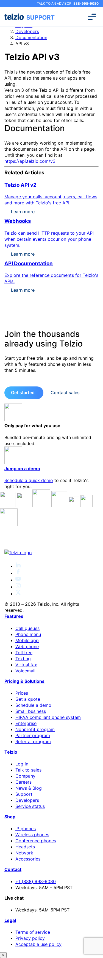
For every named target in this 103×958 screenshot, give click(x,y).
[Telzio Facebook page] (18, 573)
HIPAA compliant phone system (48, 717)
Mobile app (27, 640)
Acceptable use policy (38, 944)
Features (13, 616)
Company (25, 776)
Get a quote (27, 699)
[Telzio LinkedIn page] (18, 566)
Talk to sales (28, 770)
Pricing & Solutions (24, 681)
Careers (23, 782)
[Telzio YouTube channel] (18, 580)
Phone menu (28, 634)
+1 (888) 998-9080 (35, 881)
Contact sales (65, 392)
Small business (30, 711)
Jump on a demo (22, 468)
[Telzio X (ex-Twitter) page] (18, 593)
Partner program (32, 735)
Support (23, 794)
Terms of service (32, 932)
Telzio (10, 752)
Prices (21, 693)
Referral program (33, 741)
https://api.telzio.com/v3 (29, 161)
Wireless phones (32, 834)
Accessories (27, 859)
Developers (27, 31)
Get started (23, 392)
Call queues (27, 628)
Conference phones (35, 840)
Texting (23, 658)
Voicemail (25, 670)
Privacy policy (30, 938)
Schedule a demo (33, 705)
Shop (9, 816)
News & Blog (28, 788)
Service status (30, 806)
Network (24, 853)
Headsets (25, 846)
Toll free (23, 652)
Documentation (31, 37)
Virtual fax (26, 664)
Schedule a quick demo (28, 480)
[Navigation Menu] (92, 17)
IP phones (25, 828)
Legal (10, 920)
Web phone (27, 646)
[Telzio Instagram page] (18, 586)
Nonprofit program (35, 729)
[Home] (51, 553)
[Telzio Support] (30, 16)
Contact (12, 869)
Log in (21, 764)
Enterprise (26, 723)
